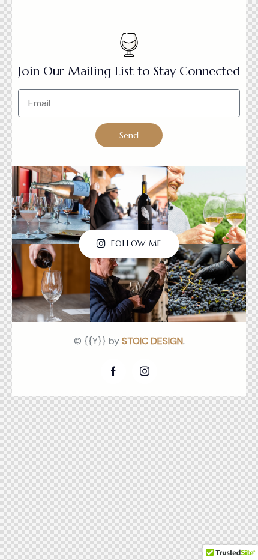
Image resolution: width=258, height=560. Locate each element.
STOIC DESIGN (152, 341)
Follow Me (136, 244)
